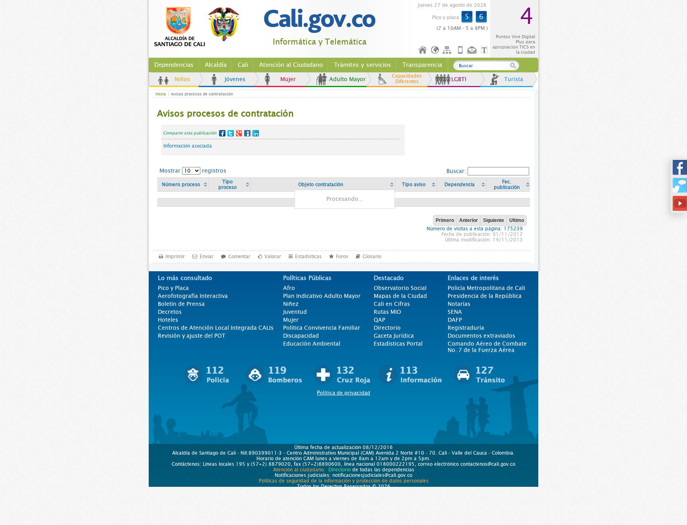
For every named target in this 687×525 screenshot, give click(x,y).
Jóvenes (235, 79)
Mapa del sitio (448, 50)
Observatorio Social (400, 288)
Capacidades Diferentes (407, 78)
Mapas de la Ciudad (400, 296)
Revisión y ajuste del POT (191, 335)
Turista (513, 79)
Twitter (230, 133)
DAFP (455, 320)
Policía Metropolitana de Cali (486, 288)
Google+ (239, 133)
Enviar (206, 256)
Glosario (372, 256)
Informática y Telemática (320, 42)
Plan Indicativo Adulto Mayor (322, 296)
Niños (182, 79)
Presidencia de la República (485, 296)
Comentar (239, 256)
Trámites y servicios (362, 64)
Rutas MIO (387, 312)
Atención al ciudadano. (299, 469)
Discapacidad (301, 335)
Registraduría (466, 328)
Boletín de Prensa (181, 304)
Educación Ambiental (311, 343)
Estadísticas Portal (398, 343)
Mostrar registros (192, 170)
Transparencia (422, 64)
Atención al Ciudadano (291, 64)
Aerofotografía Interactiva (193, 296)
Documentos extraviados (481, 335)
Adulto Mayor (347, 79)
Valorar (272, 256)
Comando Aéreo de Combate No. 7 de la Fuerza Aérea (487, 346)
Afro (289, 288)
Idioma (435, 50)
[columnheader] (183, 185)
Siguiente (493, 220)
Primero (445, 220)
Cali (243, 64)
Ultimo (516, 220)
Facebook (222, 133)
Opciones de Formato (485, 50)
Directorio (387, 328)
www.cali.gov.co (200, 27)
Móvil (460, 50)
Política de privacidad (343, 393)
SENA (455, 312)
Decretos (170, 312)
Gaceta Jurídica (394, 335)
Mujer (288, 79)
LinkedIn (255, 133)
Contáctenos (472, 50)
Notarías (459, 304)
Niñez (291, 304)
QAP (379, 320)
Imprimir (175, 256)
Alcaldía (216, 64)
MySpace (247, 133)
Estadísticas (308, 256)
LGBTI (458, 79)
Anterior (468, 220)
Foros (342, 256)
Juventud (295, 312)
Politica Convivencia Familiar (321, 328)
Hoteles (168, 320)
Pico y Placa (173, 288)
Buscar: (457, 171)
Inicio (423, 50)
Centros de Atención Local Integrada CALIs (216, 328)
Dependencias (174, 64)
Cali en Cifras (392, 304)
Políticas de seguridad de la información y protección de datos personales (344, 481)
